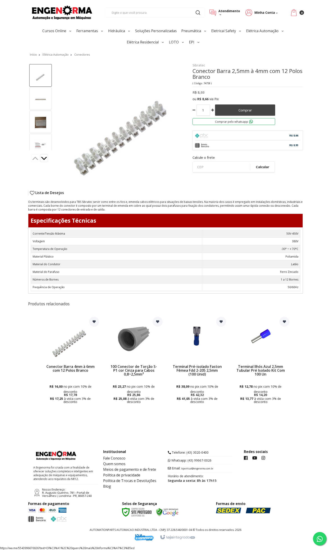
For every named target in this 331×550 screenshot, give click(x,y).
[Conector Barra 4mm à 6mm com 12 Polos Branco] (70, 361)
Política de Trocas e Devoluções (129, 480)
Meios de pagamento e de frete (129, 469)
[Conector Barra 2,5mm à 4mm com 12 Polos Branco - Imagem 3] (40, 122)
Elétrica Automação (56, 54)
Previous (35, 158)
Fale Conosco (114, 458)
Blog (107, 486)
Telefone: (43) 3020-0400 (190, 452)
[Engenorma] (62, 12)
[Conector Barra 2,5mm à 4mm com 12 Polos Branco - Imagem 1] (40, 75)
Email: (192, 468)
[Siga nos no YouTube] (254, 458)
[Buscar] (198, 13)
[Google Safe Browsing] (167, 511)
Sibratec (199, 65)
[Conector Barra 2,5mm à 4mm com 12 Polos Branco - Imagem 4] (40, 145)
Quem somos (114, 463)
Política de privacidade (121, 475)
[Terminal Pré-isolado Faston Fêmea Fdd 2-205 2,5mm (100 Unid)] (197, 361)
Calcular (262, 167)
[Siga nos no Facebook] (246, 458)
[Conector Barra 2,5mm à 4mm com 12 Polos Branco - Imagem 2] (40, 98)
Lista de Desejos (49, 192)
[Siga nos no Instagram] (263, 458)
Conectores (82, 54)
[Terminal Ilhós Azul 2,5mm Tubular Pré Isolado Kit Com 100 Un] (260, 361)
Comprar (245, 110)
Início (33, 54)
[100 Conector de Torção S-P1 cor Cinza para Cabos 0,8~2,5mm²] (133, 361)
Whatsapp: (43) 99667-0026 (190, 460)
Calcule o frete (204, 157)
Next (47, 159)
